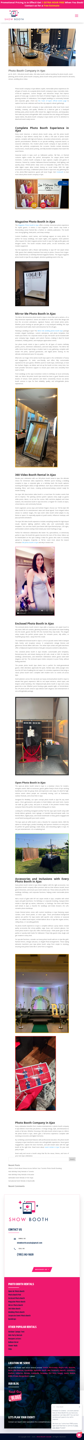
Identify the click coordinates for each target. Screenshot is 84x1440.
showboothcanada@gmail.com (29, 1243)
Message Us (41, 1269)
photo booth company (31, 77)
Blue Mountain (18, 1370)
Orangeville (35, 1373)
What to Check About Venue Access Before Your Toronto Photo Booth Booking (35, 1168)
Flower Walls (13, 1345)
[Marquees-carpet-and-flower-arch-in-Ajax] (42, 1032)
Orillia (10, 1376)
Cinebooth (59, 172)
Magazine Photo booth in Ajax (28, 225)
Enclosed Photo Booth (16, 1298)
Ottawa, (16, 1376)
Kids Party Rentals (15, 1335)
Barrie (10, 1370)
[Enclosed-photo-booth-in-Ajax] (42, 774)
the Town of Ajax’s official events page (52, 101)
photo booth (19, 77)
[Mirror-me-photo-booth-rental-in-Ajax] (36, 467)
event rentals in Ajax (52, 1147)
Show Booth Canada (44, 1437)
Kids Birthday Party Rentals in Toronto (21, 1171)
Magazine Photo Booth (16, 1301)
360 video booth (39, 74)
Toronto (45, 1367)
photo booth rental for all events (64, 77)
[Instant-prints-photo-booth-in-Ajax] (36, 1110)
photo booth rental (46, 77)
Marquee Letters (14, 1338)
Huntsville (37, 1370)
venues (10, 79)
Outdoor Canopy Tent (16, 1331)
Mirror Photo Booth (15, 1305)
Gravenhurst (71, 1370)
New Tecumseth (52, 1370)
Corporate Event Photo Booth (19, 1315)
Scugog (60, 1373)
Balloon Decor (13, 1342)
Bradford (11, 1373)
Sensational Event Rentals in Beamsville (21, 1181)
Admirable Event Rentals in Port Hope (20, 1178)
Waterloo (72, 1367)
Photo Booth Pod (14, 1294)
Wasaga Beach (24, 1376)
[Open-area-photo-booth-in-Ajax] (42, 874)
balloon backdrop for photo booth (56, 74)
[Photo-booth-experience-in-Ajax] (42, 209)
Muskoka (27, 1373)
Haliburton (19, 1373)
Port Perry (52, 1373)
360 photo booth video (25, 74)
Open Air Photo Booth (16, 1291)
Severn (66, 1373)
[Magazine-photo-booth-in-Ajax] (32, 306)
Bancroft (63, 1370)
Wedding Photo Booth (16, 1312)
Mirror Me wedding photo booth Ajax (50, 331)
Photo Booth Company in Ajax (26, 70)
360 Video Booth (14, 1308)
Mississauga (53, 1367)
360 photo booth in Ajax (30, 542)
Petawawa (43, 1373)
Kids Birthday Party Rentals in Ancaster (21, 1174)
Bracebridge (28, 1370)
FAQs (10, 1349)
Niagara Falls (63, 1367)
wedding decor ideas (21, 79)
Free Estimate (51, 5)
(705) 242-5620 (25, 1255)
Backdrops (12, 1319)
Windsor (72, 1373)
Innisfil (44, 1370)
